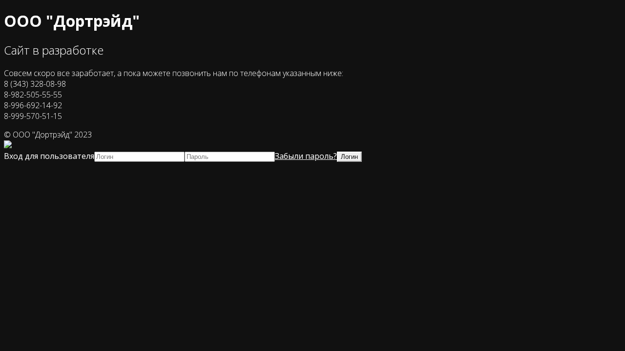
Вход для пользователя (49, 156)
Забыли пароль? (306, 156)
